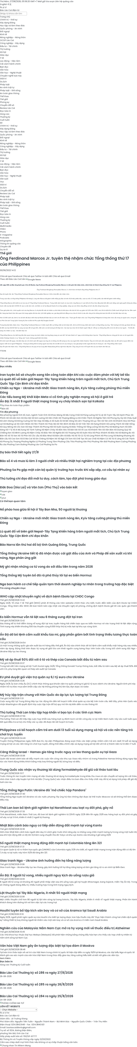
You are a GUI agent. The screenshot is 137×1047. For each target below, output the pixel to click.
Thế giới (4, 99)
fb (1, 7)
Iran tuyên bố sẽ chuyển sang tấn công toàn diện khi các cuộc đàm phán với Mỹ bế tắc (65, 375)
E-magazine (6, 234)
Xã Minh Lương (19, 432)
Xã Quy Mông (7, 426)
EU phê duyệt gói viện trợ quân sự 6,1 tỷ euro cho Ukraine (42, 677)
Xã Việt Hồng (128, 423)
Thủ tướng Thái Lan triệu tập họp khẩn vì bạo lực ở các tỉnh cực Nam (50, 712)
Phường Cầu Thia (66, 441)
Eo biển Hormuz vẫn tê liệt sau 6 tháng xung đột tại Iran (41, 617)
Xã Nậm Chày (49, 429)
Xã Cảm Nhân (24, 423)
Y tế (2, 58)
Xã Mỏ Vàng (68, 420)
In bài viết (47, 276)
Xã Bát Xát (72, 429)
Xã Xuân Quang (61, 426)
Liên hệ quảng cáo (64, 1)
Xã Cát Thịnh (128, 438)
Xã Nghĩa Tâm (100, 418)
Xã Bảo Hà (113, 432)
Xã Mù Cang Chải (71, 415)
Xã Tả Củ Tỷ (80, 435)
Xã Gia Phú (103, 426)
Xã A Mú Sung (19, 429)
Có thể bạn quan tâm (13, 501)
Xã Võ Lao (83, 429)
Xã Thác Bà (51, 423)
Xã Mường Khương (122, 435)
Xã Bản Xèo (61, 429)
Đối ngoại (5, 31)
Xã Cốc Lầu (34, 435)
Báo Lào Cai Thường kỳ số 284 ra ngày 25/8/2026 (36, 996)
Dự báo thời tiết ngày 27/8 (19, 452)
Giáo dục (4, 55)
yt (4, 7)
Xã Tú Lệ (99, 415)
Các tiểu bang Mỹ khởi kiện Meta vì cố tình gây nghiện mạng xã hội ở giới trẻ (56, 397)
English (3, 4)
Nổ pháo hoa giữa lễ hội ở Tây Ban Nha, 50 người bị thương (43, 509)
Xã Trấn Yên (84, 423)
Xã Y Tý (9, 429)
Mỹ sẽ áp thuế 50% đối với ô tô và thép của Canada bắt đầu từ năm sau (53, 659)
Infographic (6, 240)
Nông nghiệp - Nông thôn (13, 37)
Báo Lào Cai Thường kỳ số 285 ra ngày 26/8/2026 (36, 984)
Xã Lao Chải (91, 438)
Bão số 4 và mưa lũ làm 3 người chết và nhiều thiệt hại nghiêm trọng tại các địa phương (65, 461)
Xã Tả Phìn (23, 435)
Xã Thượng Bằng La (68, 418)
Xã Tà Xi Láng (115, 438)
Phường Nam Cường (118, 441)
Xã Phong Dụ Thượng (10, 441)
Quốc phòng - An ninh (11, 28)
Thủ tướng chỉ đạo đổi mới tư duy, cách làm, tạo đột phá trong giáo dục (53, 478)
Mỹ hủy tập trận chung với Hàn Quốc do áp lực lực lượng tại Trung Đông (53, 695)
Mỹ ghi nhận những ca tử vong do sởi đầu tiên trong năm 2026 (46, 567)
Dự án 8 (4, 249)
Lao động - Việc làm (10, 61)
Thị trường (5, 49)
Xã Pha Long (107, 435)
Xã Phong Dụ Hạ (115, 418)
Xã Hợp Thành (32, 426)
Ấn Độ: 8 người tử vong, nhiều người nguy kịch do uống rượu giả (47, 875)
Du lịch (3, 81)
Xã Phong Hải (46, 426)
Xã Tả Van (13, 435)
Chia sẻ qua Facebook (11, 276)
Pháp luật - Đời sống (10, 90)
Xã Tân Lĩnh (107, 420)
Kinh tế (3, 34)
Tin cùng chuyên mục (13, 588)
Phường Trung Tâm (48, 441)
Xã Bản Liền (58, 435)
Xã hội (3, 52)
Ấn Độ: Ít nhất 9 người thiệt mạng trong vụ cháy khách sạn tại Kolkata (52, 401)
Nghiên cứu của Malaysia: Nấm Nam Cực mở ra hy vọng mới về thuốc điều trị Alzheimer (65, 928)
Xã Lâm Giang (7, 420)
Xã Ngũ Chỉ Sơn (65, 438)
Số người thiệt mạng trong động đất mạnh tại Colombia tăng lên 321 (51, 843)
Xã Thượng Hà (72, 432)
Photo (3, 231)
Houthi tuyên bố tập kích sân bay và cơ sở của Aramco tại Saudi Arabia (53, 910)
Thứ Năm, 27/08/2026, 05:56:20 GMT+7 (18, 1)
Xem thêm (5, 958)
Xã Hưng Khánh (98, 423)
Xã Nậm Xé (52, 438)
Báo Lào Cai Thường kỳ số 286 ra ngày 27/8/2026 (36, 973)
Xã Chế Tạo (79, 438)
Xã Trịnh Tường (34, 429)
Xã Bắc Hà (69, 435)
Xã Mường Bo (125, 432)
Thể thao (4, 96)
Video (3, 228)
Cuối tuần (5, 120)
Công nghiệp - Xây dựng (12, 43)
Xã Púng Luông (87, 415)
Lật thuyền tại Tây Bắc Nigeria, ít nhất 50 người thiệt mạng (43, 893)
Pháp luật (5, 84)
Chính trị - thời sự (8, 19)
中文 (10, 4)
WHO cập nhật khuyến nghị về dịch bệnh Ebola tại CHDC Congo (47, 596)
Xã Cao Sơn (14, 438)
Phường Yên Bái (100, 441)
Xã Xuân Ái (57, 420)
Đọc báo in (5, 111)
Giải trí (3, 78)
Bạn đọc (4, 66)
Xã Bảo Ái (73, 423)
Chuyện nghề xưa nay (11, 75)
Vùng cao (4, 114)
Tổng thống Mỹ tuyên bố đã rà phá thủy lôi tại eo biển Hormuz (46, 575)
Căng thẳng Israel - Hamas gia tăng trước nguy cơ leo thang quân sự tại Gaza (58, 752)
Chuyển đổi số (7, 105)
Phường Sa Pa (50, 444)
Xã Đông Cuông (22, 420)
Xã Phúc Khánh (100, 432)
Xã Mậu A (47, 420)
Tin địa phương (9, 411)
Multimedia (5, 226)
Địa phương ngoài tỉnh (11, 415)
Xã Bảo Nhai (46, 435)
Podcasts (4, 237)
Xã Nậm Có (103, 438)
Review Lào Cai (7, 108)
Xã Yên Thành (38, 423)
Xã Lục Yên (95, 420)
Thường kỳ (5, 116)
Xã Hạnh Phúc (124, 415)
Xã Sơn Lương (38, 418)
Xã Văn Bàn (108, 429)
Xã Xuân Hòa (85, 432)
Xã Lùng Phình (93, 435)
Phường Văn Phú (83, 441)
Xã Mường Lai (10, 423)
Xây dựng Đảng (7, 22)
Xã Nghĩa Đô (59, 432)
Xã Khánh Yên (95, 429)
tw (8, 1012)
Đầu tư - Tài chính (9, 46)
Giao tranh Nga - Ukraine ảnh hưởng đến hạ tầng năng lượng (45, 861)
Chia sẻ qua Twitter (32, 276)
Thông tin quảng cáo (10, 243)
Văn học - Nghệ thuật (10, 72)
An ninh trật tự (7, 87)
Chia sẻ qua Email (61, 276)
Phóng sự (4, 102)
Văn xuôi (4, 178)
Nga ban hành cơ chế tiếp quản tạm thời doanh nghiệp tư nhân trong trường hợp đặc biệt (67, 584)
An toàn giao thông (9, 93)
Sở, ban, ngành (30, 415)
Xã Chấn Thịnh (85, 418)
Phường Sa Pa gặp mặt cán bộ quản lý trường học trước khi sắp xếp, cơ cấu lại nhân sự (64, 470)
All (1, 122)
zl (5, 7)
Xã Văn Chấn (52, 418)
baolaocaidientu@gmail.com (21, 1027)
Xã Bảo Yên (47, 432)
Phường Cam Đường (17, 444)
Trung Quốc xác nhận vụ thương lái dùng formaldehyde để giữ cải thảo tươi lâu (59, 770)
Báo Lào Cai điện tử (9, 10)
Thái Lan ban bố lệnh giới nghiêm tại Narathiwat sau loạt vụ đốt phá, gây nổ (56, 808)
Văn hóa (4, 69)
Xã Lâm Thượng (82, 420)
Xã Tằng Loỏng (90, 426)
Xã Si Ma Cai (26, 438)
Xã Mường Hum (117, 426)
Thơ (2, 181)
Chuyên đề (5, 246)
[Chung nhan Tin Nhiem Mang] (15, 1045)
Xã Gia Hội (26, 418)
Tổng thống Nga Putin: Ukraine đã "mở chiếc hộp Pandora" (43, 790)
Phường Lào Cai (36, 444)
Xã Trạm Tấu (110, 415)
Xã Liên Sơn (15, 418)
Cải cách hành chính (10, 63)
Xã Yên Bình (63, 423)
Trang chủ (5, 16)
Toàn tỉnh (43, 415)
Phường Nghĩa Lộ (29, 441)
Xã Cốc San (19, 426)
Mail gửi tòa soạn (46, 1)
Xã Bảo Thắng (76, 426)
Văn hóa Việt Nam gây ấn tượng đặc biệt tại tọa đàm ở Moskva (47, 946)
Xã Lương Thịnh (114, 423)
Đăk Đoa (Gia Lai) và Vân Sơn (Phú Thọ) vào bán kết (38, 487)
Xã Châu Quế (130, 418)
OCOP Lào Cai (7, 40)
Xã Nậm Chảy (34, 432)
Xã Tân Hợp (36, 420)
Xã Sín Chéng (39, 438)
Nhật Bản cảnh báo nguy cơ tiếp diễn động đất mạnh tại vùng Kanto (51, 825)
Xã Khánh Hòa (120, 420)
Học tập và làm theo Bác (12, 25)
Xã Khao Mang (55, 415)
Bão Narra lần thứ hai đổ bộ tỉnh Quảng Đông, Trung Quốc (43, 545)
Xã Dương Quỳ (121, 429)
